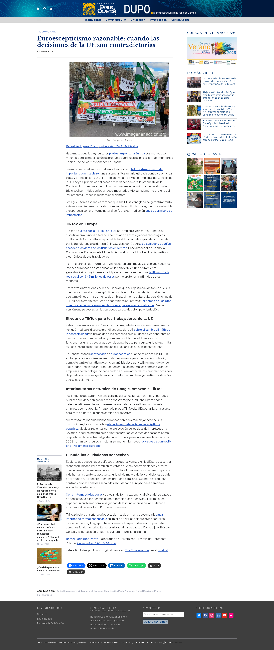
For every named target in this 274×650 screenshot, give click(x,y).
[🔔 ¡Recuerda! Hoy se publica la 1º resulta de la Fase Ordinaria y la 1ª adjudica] (229, 183)
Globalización (110, 591)
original (163, 550)
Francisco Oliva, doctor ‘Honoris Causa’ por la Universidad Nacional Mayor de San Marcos (219, 123)
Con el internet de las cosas (84, 494)
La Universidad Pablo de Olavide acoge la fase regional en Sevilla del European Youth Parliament (219, 81)
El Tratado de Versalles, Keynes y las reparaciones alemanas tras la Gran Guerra (48, 491)
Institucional (93, 19)
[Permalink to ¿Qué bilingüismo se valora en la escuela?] (49, 556)
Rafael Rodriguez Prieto (82, 146)
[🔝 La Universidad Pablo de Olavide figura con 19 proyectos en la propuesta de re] (195, 200)
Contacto (42, 614)
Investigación (158, 19)
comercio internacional (81, 591)
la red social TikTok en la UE (98, 231)
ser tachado (98, 354)
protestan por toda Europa (127, 153)
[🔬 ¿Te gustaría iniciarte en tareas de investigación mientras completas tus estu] (212, 200)
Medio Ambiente (126, 591)
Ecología (98, 591)
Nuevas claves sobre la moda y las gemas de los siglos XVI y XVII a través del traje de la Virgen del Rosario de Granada (219, 110)
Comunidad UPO (116, 19)
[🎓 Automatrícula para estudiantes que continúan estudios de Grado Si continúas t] (212, 183)
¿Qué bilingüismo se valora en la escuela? (48, 569)
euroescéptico (120, 354)
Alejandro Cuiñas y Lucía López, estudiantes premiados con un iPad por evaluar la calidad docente (219, 96)
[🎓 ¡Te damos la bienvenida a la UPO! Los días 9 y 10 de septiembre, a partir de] (195, 183)
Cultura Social (180, 19)
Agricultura (62, 591)
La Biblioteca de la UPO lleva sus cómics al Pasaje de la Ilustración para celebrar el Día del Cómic (220, 137)
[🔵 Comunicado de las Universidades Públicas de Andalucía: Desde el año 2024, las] (229, 200)
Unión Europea (44, 595)
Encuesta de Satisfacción (50, 623)
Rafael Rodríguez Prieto (148, 591)
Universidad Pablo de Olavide (118, 146)
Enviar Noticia (44, 618)
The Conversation (47, 31)
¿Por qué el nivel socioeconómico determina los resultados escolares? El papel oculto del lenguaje (48, 532)
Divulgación (138, 19)
